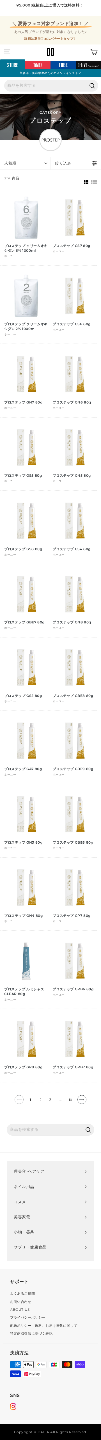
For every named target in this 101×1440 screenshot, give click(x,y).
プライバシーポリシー (27, 1317)
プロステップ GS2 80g (23, 696)
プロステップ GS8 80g (23, 549)
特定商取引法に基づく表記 (31, 1333)
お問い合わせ (20, 1301)
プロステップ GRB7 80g (73, 1067)
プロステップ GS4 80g (72, 549)
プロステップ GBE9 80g (73, 769)
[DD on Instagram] (13, 1407)
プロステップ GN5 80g (72, 475)
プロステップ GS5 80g (23, 475)
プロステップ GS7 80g (71, 246)
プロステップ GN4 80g (23, 915)
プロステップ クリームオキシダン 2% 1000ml (26, 326)
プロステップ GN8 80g (72, 622)
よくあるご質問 (22, 1293)
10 (70, 1100)
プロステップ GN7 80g (23, 402)
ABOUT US (20, 1309)
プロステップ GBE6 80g (73, 842)
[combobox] (51, 85)
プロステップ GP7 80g (72, 915)
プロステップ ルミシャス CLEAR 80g (24, 991)
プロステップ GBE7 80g (24, 622)
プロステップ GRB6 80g (73, 989)
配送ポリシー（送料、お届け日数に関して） (45, 1325)
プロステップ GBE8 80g (73, 696)
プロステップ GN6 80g (72, 402)
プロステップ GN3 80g (23, 842)
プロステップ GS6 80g (72, 324)
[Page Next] (81, 1101)
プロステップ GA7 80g (23, 769)
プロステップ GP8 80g (23, 1067)
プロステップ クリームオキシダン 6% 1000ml (26, 248)
